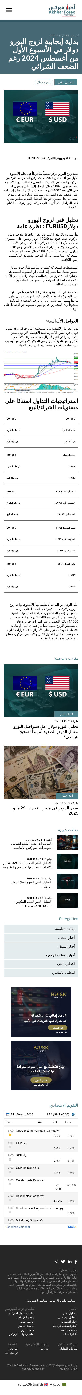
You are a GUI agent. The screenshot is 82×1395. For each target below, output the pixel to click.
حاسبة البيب (27, 1321)
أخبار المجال (66, 938)
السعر (26, 178)
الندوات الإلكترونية (37, 1344)
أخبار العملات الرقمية (60, 955)
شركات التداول (67, 1344)
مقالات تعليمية (65, 929)
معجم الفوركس (25, 1317)
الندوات (45, 1348)
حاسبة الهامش (26, 1325)
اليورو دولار (44, 82)
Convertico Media (32, 1368)
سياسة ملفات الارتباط (62, 1300)
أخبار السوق (66, 946)
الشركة (13, 1344)
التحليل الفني (65, 82)
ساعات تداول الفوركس (21, 1313)
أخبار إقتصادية (69, 1321)
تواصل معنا (11, 1352)
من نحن (13, 1348)
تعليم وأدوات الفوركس (19, 1309)
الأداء (15, 243)
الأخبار (73, 1309)
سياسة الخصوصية (37, 1300)
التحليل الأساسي (63, 973)
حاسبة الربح (27, 1330)
